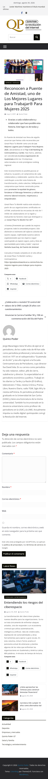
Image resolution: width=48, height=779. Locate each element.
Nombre (6, 487)
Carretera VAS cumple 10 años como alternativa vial (30, 704)
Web (4, 511)
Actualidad (6, 724)
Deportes (5, 728)
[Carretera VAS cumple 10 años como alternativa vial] (10, 706)
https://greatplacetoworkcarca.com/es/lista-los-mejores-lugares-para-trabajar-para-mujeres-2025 (23, 265)
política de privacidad (13, 545)
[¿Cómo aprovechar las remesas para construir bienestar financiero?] (10, 691)
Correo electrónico (11, 499)
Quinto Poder (23, 114)
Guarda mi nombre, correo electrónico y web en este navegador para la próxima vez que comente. (23, 531)
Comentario (8, 453)
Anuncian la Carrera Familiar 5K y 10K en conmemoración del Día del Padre (24, 317)
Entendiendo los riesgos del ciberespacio (23, 604)
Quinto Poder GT (9, 736)
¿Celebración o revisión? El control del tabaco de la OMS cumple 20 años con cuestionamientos (22, 306)
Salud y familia (8, 740)
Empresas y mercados (12, 83)
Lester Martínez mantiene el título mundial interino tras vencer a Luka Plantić (27, 8)
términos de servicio (34, 545)
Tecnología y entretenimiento (15, 597)
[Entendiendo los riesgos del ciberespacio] (24, 581)
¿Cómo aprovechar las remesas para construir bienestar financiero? (29, 689)
